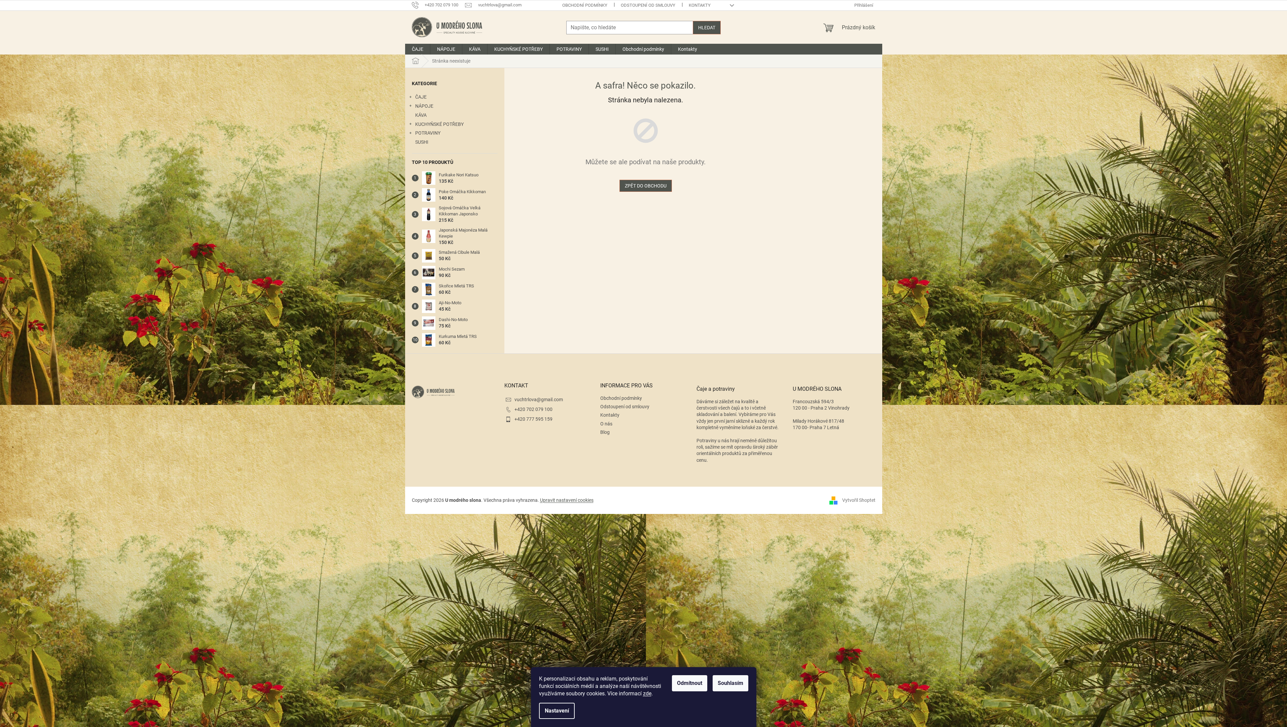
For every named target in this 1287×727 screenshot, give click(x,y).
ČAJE (421, 97)
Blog (605, 432)
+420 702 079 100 (533, 409)
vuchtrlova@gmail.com (538, 399)
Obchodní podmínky (584, 5)
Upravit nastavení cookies (567, 500)
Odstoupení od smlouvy (648, 5)
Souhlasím (730, 683)
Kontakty (700, 5)
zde (647, 693)
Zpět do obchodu (646, 185)
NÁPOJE (424, 106)
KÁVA (421, 115)
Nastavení (557, 710)
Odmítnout (689, 683)
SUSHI (421, 142)
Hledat (706, 27)
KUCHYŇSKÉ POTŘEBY (439, 124)
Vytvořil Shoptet (858, 500)
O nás (606, 423)
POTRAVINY (427, 133)
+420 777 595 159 (533, 419)
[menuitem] (417, 49)
